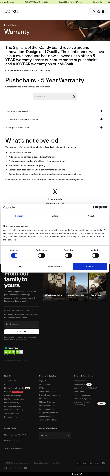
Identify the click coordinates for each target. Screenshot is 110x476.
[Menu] (103, 11)
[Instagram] (5, 468)
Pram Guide (79, 392)
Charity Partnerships (12, 396)
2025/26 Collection (12, 410)
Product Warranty (46, 409)
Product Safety (45, 384)
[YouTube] (25, 468)
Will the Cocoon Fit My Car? (85, 388)
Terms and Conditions (48, 420)
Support (42, 381)
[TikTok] (30, 468)
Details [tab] (55, 216)
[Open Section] (101, 111)
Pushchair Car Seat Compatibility (89, 403)
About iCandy (10, 381)
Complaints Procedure (48, 413)
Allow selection (55, 266)
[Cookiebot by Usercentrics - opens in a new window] (95, 207)
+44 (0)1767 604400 (13, 448)
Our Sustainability (11, 403)
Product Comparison (12, 406)
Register (21, 331)
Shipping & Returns (47, 402)
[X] (10, 468)
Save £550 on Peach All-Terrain (68, 2)
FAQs (41, 388)
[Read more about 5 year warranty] (55, 197)
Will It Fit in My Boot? (82, 399)
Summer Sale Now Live (99, 2)
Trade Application (11, 413)
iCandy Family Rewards (16, 388)
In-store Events (10, 417)
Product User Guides (47, 406)
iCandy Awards (80, 381)
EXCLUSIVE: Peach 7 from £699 (34, 2)
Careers (13, 392)
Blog (6, 384)
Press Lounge (45, 416)
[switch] (41, 255)
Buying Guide (82, 384)
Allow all (90, 266)
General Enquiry (46, 391)
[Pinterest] (20, 468)
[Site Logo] (11, 11)
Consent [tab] (19, 216)
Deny (20, 266)
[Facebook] (15, 468)
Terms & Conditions (41, 463)
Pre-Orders (44, 399)
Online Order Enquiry (48, 395)
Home (6, 25)
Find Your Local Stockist (14, 399)
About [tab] (91, 216)
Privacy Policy (55, 463)
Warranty (15, 25)
